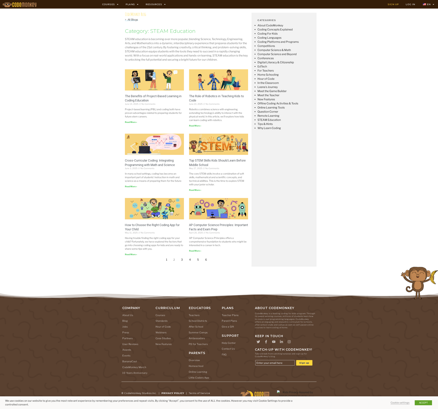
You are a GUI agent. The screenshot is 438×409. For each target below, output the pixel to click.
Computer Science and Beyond (277, 54)
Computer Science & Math (274, 50)
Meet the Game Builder (272, 91)
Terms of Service (199, 393)
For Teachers (265, 70)
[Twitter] (258, 341)
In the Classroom (268, 83)
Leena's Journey (267, 87)
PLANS (130, 4)
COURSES (108, 4)
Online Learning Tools (271, 107)
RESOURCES (154, 4)
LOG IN (410, 4)
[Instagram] (289, 341)
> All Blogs (131, 19)
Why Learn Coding (269, 128)
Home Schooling (268, 74)
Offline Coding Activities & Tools (277, 103)
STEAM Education (269, 120)
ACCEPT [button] (423, 402)
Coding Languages (269, 37)
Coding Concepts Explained (275, 29)
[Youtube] (273, 341)
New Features (266, 99)
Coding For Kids (267, 33)
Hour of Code (265, 78)
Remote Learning (268, 115)
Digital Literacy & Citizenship (275, 62)
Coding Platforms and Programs (278, 41)
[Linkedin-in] (281, 341)
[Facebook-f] (266, 341)
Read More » (131, 122)
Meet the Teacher (268, 95)
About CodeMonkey (270, 25)
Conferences (265, 58)
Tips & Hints (265, 124)
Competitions (266, 46)
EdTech (262, 66)
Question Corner (267, 111)
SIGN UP (393, 4)
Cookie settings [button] (400, 402)
